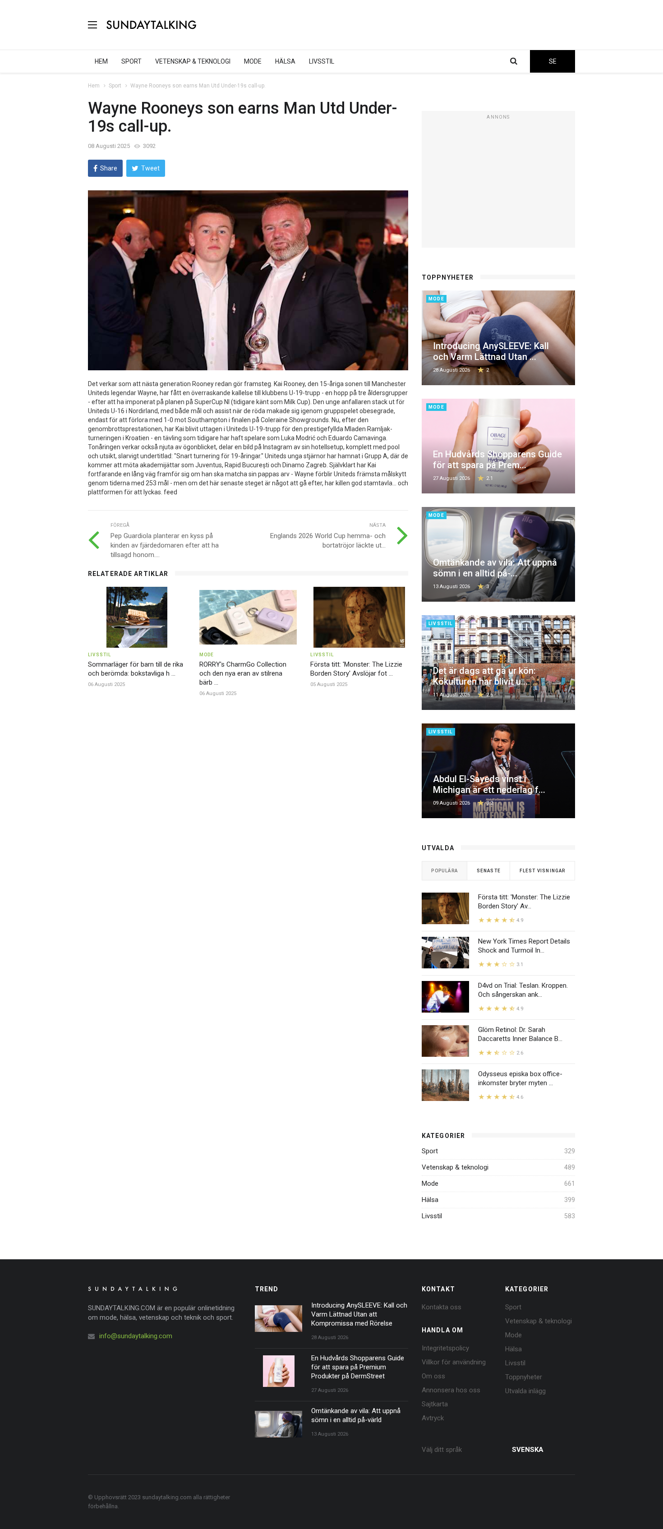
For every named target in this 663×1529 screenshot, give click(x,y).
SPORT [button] (131, 61)
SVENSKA (527, 1450)
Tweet (150, 168)
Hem (94, 86)
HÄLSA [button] (285, 61)
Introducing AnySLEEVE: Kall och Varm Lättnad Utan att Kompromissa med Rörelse (359, 1314)
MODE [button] (253, 61)
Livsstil (432, 1216)
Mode (430, 1183)
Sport (115, 86)
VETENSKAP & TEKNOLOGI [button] (192, 61)
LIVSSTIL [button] (321, 61)
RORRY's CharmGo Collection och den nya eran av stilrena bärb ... (242, 673)
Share (108, 168)
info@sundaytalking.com (135, 1336)
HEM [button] (101, 61)
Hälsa (430, 1200)
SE (553, 61)
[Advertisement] (411, 25)
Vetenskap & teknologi (455, 1167)
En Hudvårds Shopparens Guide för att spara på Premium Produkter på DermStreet (357, 1367)
